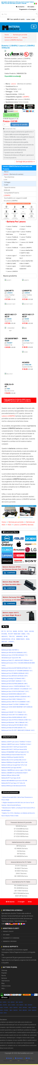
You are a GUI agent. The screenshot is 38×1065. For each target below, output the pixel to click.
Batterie (4, 978)
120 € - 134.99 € (13, 1007)
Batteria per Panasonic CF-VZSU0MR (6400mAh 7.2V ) (17, 670)
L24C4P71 (9, 290)
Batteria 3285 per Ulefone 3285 (10, 775)
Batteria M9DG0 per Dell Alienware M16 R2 (14, 785)
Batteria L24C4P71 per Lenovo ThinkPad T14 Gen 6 (16, 741)
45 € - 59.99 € (3, 1005)
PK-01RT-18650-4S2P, (14, 634)
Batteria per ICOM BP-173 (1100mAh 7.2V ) (14, 712)
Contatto (20, 6)
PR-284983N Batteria (21, 888)
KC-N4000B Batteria (21, 856)
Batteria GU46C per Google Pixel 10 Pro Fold (14, 765)
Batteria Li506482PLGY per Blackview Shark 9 (14, 773)
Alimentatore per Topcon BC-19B (11, 657)
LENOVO (9, 293)
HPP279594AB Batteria (21, 893)
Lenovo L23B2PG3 (12, 271)
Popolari (4, 973)
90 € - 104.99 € (28, 1005)
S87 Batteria (21, 853)
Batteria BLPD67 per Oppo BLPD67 (11, 767)
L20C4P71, (11, 641)
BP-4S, (13, 639)
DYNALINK (28, 364)
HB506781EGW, (6, 639)
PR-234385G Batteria (21, 885)
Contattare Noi (10, 129)
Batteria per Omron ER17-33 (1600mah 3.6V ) (14, 714)
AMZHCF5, (5, 636)
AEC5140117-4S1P (11, 315)
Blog (3, 983)
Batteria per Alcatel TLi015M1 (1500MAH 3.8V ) (15, 704)
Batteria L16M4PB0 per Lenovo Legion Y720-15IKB (16, 770)
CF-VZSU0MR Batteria (21, 829)
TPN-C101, (12, 636)
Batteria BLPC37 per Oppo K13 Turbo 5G (13, 783)
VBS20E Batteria (21, 826)
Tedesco (23, 1060)
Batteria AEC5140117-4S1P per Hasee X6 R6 (14, 747)
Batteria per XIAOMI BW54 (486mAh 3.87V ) (14, 694)
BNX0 (24, 338)
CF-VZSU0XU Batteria (21, 831)
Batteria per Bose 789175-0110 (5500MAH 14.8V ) (16, 701)
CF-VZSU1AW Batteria (21, 836)
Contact (19, 1058)
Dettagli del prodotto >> (25, 162)
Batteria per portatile (20, 35)
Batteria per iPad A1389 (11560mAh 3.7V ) (14, 699)
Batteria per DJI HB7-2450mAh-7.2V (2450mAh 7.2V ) (17, 689)
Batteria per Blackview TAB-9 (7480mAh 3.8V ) (15, 722)
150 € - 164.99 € (32, 1007)
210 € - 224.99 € (32, 1010)
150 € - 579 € (3, 1013)
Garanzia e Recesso (10, 941)
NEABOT (9, 343)
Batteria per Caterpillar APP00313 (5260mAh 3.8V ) (16, 696)
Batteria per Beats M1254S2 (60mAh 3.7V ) (14, 727)
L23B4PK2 (25, 97)
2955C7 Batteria (21, 873)
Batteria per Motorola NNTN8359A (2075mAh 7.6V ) (16, 668)
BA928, (15, 631)
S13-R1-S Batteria (21, 866)
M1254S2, (4, 634)
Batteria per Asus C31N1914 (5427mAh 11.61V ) (15, 691)
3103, (28, 634)
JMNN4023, (19, 636)
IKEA (8, 388)
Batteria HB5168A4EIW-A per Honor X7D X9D (14, 780)
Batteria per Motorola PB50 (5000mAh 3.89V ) (15, 683)
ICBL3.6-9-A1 (9, 385)
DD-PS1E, (20, 631)
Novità (4, 975)
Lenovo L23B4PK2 (8, 416)
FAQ (28, 1058)
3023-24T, (4, 641)
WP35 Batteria (21, 846)
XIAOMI (27, 340)
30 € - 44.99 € (19, 1002)
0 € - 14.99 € (3, 1002)
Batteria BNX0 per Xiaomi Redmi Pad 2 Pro (14, 754)
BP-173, (4, 631)
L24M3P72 (27, 290)
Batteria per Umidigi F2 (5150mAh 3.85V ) (13, 678)
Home (7, 35)
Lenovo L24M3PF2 (26, 247)
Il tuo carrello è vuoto (17, 19)
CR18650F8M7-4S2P (11, 339)
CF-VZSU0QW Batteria (21, 834)
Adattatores (6, 981)
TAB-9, (26, 631)
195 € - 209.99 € (23, 1010)
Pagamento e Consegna (27, 9)
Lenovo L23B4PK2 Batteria (13, 40)
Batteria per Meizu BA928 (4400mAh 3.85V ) (14, 717)
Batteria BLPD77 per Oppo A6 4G (11, 778)
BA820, (23, 634)
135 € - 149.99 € (23, 1007)
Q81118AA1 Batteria (21, 891)
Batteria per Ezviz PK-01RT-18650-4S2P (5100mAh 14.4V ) (18, 730)
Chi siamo (30, 6)
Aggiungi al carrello (19, 124)
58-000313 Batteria (21, 871)
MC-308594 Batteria (21, 876)
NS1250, (31, 631)
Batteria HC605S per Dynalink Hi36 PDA (13, 757)
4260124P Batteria (21, 896)
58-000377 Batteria (21, 868)
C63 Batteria (21, 851)
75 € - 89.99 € (19, 1005)
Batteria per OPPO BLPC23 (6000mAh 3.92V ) (14, 652)
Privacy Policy (8, 931)
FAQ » (3, 988)
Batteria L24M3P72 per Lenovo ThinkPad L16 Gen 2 (16, 744)
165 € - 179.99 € (4, 1010)
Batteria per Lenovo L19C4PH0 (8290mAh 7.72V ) (16, 686)
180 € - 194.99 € (13, 1010)
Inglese (14, 1060)
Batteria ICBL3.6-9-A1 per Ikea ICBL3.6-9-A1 (14, 760)
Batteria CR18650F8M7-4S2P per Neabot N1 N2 (15, 752)
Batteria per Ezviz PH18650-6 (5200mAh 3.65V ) (15, 673)
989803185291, (20, 639)
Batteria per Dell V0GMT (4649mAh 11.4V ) (14, 681)
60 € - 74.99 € (11, 1005)
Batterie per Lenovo (11, 37)
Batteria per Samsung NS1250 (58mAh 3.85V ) (15, 725)
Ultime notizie (6, 986)
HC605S (25, 362)
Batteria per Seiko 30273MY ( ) (10, 650)
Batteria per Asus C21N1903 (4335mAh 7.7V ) (15, 655)
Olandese (32, 1060)
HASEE (9, 319)
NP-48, (26, 636)
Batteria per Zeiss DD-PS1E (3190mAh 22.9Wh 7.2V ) (16, 720)
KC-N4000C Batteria (21, 848)
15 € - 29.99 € (11, 1002)
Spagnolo (6, 1060)
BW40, (28, 639)
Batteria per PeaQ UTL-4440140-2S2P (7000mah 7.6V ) (17, 660)
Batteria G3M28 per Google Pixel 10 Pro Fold (14, 762)
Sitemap (4, 970)
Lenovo (24, 37)
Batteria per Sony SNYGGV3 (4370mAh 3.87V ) (15, 676)
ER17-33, (9, 631)
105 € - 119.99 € (4, 1007)
